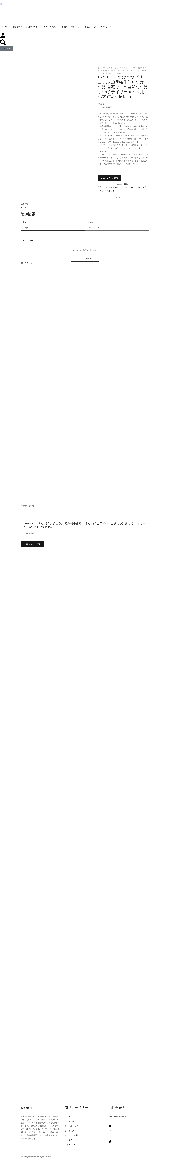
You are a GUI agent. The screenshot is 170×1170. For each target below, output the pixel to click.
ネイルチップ (90, 27)
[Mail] (110, 1136)
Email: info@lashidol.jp (117, 1117)
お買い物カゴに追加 (109, 178)
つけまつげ (17, 27)
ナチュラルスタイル (120, 68)
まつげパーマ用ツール (71, 27)
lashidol (132, 187)
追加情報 (24, 204)
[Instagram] (110, 1131)
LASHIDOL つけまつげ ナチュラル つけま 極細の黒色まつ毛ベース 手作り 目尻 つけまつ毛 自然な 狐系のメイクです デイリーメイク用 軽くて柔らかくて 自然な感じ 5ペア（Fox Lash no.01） (101, 357)
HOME (5, 27)
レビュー (25, 207)
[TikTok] (110, 1141)
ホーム (100, 68)
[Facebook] (110, 1125)
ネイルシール (105, 27)
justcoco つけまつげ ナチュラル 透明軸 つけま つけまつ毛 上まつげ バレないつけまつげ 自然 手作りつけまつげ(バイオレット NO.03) (68, 354)
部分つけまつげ (32, 27)
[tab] (85, 203)
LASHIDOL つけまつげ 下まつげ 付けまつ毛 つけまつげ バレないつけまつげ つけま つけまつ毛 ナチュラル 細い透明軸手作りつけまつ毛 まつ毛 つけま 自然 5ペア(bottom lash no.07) (35, 357)
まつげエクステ (50, 27)
